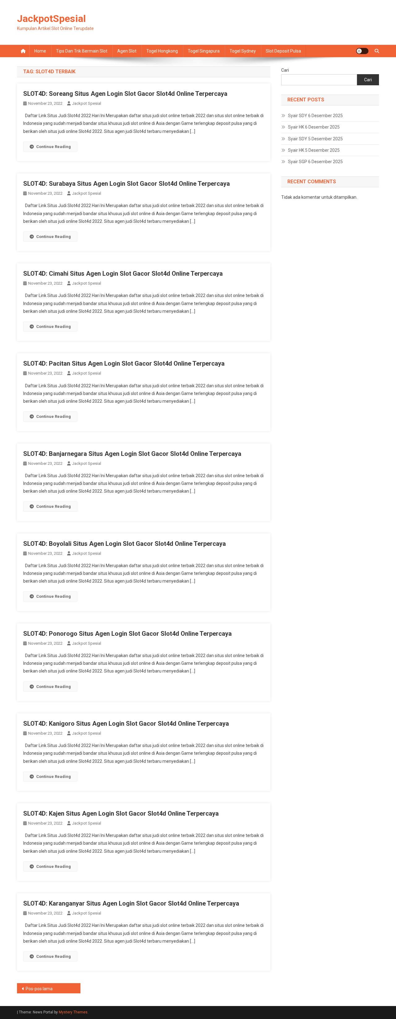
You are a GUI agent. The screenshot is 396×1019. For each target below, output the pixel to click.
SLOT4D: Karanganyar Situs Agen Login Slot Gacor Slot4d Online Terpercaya (131, 903)
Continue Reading (53, 146)
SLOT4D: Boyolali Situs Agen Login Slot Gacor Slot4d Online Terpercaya (124, 543)
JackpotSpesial (51, 18)
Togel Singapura (204, 51)
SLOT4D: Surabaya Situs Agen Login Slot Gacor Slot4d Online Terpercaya (126, 183)
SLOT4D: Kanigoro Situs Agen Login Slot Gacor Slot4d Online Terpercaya (126, 723)
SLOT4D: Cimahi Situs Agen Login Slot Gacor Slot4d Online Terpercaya (123, 273)
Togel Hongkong (162, 51)
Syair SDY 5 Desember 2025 (315, 138)
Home (40, 51)
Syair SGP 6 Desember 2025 (315, 161)
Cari (285, 70)
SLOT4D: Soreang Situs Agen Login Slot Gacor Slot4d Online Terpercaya (125, 93)
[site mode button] (362, 51)
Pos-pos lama (39, 988)
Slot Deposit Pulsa (283, 51)
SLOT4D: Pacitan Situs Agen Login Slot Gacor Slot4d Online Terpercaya (124, 363)
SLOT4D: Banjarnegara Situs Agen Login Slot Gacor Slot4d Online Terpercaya (132, 453)
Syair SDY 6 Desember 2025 (315, 115)
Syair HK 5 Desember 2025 (314, 150)
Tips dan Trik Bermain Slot (81, 51)
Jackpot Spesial (86, 103)
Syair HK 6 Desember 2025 (314, 127)
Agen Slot (126, 51)
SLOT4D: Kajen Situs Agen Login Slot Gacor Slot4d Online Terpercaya (121, 813)
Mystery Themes (73, 1012)
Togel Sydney (243, 51)
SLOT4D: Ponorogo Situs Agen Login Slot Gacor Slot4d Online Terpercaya (127, 633)
